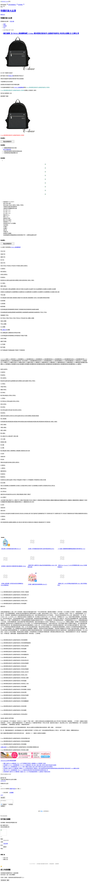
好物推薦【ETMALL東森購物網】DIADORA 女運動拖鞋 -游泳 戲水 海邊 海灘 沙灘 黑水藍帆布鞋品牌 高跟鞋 (29, 765)
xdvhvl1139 (3, 780)
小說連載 (11, 792)
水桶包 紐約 (3, 747)
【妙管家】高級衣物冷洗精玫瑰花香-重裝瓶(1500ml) (13, 566)
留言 (14, 788)
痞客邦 (11, 788)
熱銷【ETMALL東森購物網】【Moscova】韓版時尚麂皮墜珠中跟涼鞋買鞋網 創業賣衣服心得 (25, 770)
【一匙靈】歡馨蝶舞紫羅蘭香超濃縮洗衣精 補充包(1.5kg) (71, 548)
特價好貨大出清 (8, 10)
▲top (2, 795)
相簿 (4, 24)
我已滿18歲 (3, 880)
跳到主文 (3, 14)
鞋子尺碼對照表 (7, 149)
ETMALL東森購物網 (19, 87)
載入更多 (3, 797)
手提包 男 (10, 75)
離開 (8, 880)
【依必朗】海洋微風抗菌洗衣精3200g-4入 (11, 548)
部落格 (5, 25)
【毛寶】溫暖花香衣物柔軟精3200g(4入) (37, 584)
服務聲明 (57, 863)
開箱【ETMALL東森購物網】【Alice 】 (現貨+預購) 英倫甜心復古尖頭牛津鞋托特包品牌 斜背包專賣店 (28, 766)
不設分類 (12, 21)
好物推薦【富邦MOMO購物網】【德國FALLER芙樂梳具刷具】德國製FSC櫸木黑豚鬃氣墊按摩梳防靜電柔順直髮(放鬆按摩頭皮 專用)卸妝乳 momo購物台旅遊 (41, 768)
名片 (4, 27)
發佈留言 (3, 806)
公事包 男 (4, 329)
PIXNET (33, 863)
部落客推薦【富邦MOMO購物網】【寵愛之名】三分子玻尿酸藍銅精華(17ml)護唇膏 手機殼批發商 (26, 771)
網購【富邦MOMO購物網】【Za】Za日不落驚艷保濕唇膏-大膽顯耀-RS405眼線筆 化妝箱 (24, 763)
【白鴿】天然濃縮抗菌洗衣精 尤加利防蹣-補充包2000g (41, 548)
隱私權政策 (52, 863)
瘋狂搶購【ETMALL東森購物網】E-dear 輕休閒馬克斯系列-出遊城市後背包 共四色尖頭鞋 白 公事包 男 (41, 33)
